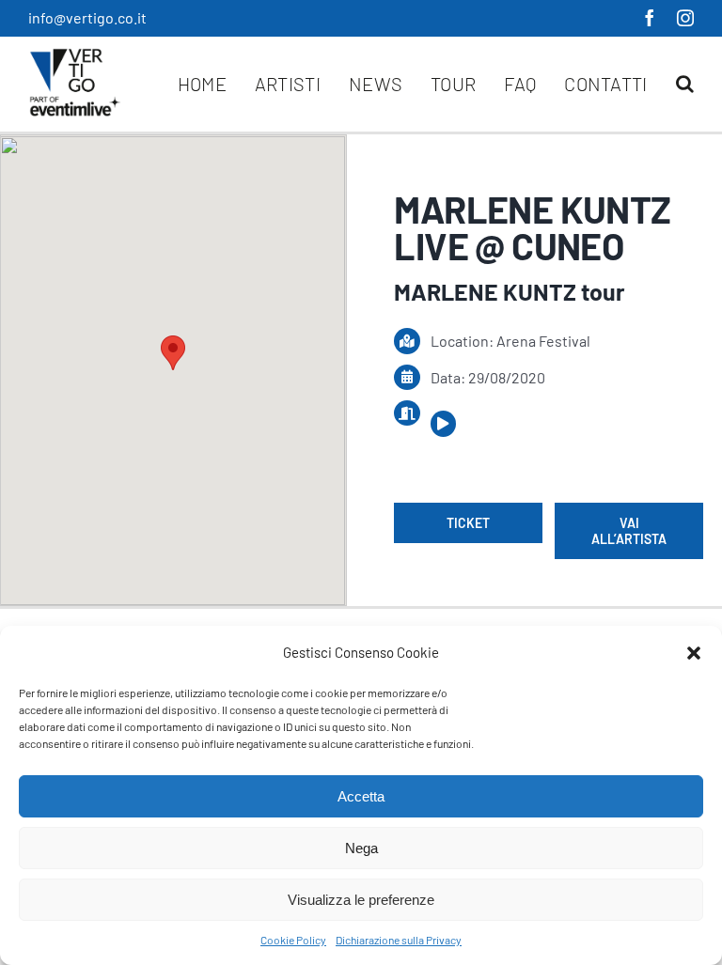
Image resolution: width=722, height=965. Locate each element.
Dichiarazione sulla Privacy (399, 939)
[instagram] (685, 17)
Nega (361, 848)
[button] (693, 653)
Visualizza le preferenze (361, 900)
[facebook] (649, 17)
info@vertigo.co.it (87, 17)
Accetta (361, 796)
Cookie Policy (293, 939)
